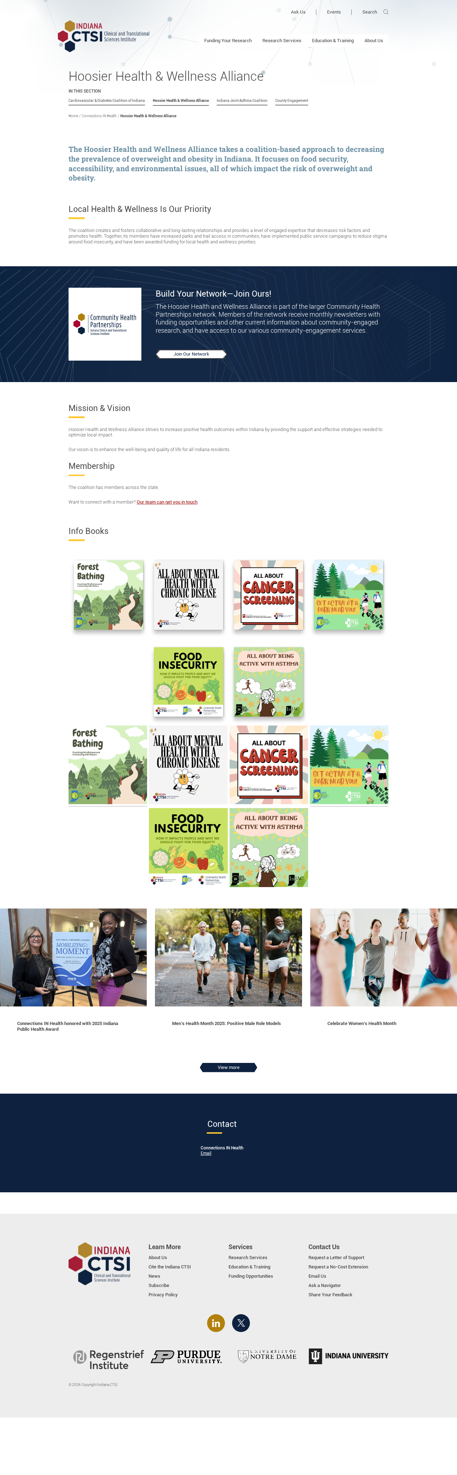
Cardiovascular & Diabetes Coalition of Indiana (107, 100)
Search (369, 12)
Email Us (317, 1276)
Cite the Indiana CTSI (170, 1266)
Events (334, 12)
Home (73, 116)
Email (206, 1153)
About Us (374, 40)
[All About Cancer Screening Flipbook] (268, 595)
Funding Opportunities (250, 1276)
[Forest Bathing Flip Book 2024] (108, 595)
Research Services (281, 40)
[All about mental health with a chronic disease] (188, 595)
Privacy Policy (163, 1294)
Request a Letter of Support (336, 1257)
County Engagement (291, 100)
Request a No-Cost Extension (338, 1266)
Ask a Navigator (324, 1285)
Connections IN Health (99, 116)
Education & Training (333, 40)
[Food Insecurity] (188, 682)
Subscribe (159, 1285)
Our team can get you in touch (167, 502)
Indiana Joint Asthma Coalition (242, 100)
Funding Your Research (228, 40)
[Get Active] (348, 595)
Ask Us (298, 12)
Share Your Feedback (330, 1294)
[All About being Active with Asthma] (268, 682)
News (154, 1276)
